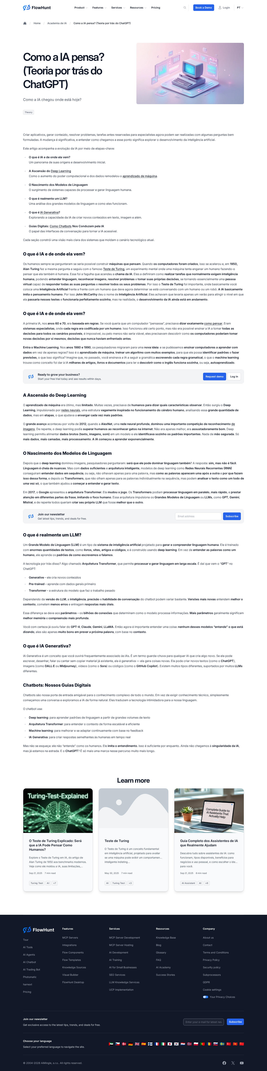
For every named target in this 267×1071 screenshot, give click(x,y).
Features (97, 7)
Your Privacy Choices (222, 996)
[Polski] (196, 1044)
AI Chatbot (29, 962)
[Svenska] (222, 1044)
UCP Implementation (121, 989)
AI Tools (28, 947)
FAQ (158, 959)
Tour (25, 939)
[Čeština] (117, 1044)
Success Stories (165, 974)
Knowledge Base (166, 937)
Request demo (215, 376)
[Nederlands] (183, 1044)
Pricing (155, 7)
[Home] (25, 23)
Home (37, 23)
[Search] (187, 7)
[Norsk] (189, 1044)
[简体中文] (242, 1044)
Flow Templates (71, 959)
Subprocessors (212, 974)
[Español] (143, 1044)
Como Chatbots (61, 226)
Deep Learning (61, 171)
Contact (207, 945)
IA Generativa (49, 212)
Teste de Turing (113, 269)
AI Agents (29, 954)
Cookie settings (212, 989)
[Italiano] (163, 1044)
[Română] (209, 1044)
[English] (137, 1044)
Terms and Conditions (216, 952)
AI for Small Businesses (123, 967)
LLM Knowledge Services (124, 982)
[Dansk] (124, 1044)
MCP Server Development (124, 937)
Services (116, 7)
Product (79, 7)
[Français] (157, 1044)
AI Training (115, 959)
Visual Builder (70, 974)
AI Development (118, 952)
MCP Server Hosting (121, 945)
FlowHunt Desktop (73, 982)
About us (208, 937)
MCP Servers (70, 937)
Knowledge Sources (74, 967)
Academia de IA (57, 23)
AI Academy (163, 967)
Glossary (161, 952)
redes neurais (70, 410)
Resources (136, 7)
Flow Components (73, 952)
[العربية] (111, 1044)
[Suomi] (150, 1044)
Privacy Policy (211, 959)
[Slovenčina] (215, 1044)
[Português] (202, 1044)
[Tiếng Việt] (235, 1044)
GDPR (206, 982)
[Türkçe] (228, 1044)
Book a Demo (203, 7)
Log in (234, 376)
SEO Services (117, 974)
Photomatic (30, 976)
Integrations (69, 945)
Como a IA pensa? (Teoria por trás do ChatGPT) (102, 23)
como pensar (213, 323)
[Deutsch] (130, 1044)
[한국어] (176, 1044)
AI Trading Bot (31, 969)
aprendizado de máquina (140, 176)
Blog (158, 945)
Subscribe (232, 516)
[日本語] (170, 1044)
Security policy (212, 967)
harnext (27, 984)
